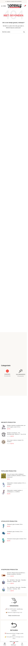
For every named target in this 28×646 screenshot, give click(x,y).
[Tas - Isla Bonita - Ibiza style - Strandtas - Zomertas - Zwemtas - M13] (3, 589)
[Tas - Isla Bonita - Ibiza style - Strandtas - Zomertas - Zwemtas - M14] (3, 581)
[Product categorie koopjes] (7, 373)
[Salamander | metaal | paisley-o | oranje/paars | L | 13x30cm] (3, 492)
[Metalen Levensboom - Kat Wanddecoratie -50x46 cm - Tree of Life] (3, 434)
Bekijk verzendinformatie (14, 615)
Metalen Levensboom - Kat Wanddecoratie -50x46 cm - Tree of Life (16, 433)
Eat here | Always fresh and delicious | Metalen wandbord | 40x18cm (16, 573)
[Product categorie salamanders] (20, 373)
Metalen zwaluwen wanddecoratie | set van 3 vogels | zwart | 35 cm (16, 426)
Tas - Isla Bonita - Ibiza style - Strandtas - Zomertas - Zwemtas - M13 (17, 588)
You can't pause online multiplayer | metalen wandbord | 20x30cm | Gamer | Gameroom (16, 476)
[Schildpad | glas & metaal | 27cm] (3, 533)
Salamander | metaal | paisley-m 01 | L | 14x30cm (16, 483)
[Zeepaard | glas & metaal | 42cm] (3, 526)
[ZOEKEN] (24, 32)
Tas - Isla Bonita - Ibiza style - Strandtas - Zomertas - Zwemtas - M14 (17, 580)
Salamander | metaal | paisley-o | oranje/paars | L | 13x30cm (15, 491)
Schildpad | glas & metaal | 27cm (15, 531)
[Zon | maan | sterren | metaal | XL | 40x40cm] (3, 441)
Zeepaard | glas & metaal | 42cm (15, 524)
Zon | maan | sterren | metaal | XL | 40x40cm (15, 441)
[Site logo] (15, 6)
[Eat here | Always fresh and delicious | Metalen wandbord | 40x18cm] (3, 574)
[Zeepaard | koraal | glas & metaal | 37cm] (3, 540)
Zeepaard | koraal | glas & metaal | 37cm (16, 538)
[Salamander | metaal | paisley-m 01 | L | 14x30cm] (3, 484)
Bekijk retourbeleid (14, 641)
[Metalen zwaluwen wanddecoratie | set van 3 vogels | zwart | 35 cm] (3, 427)
